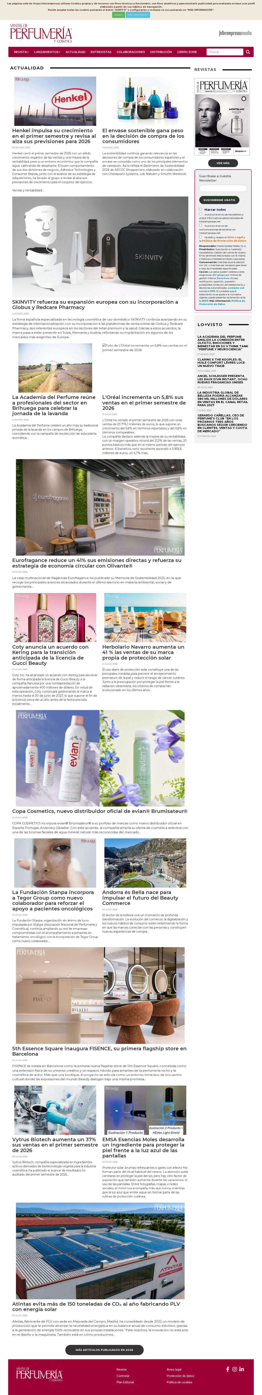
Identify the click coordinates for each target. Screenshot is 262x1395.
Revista (20, 52)
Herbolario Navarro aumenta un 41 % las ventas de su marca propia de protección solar (143, 652)
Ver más (223, 163)
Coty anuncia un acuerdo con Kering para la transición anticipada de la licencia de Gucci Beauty (50, 655)
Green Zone (187, 52)
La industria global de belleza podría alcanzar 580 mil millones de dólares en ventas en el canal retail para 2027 (223, 399)
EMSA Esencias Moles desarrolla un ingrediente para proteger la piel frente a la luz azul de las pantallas (143, 1147)
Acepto (118, 14)
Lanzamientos (46, 52)
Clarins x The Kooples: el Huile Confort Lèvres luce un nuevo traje (221, 363)
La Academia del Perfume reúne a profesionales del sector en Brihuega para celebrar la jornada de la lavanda (54, 405)
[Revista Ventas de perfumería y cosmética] (227, 1369)
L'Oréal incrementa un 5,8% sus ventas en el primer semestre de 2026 (144, 402)
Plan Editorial (125, 1382)
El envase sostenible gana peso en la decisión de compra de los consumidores (143, 136)
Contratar (123, 1376)
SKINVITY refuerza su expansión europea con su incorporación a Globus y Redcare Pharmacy (95, 304)
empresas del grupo (212, 274)
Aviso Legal (235, 237)
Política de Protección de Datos (224, 240)
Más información (138, 14)
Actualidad (75, 52)
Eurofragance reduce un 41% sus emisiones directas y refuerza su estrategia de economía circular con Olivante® (97, 563)
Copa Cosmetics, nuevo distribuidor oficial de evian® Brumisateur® (99, 811)
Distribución (161, 52)
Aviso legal (174, 1369)
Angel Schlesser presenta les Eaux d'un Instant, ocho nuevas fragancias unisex (222, 379)
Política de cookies (179, 1382)
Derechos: (223, 278)
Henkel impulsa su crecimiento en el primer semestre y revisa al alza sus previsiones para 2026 (54, 136)
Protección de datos (180, 1376)
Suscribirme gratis (219, 200)
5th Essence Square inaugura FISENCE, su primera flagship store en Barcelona (99, 1051)
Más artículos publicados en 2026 (104, 1349)
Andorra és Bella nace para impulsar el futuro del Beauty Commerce (140, 897)
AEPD (205, 300)
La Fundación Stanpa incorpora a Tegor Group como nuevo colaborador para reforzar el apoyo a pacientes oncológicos (53, 900)
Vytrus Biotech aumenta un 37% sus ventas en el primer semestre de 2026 (55, 1144)
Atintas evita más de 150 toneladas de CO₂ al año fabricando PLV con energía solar (96, 1306)
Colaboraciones (131, 52)
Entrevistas (101, 52)
